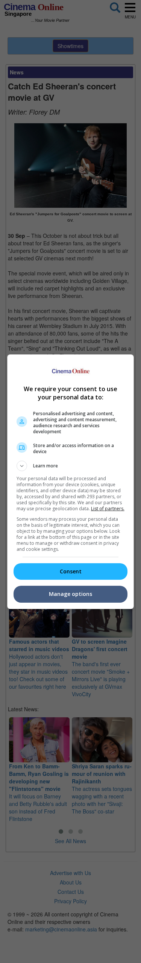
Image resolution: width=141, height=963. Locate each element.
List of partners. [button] (107, 508)
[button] (71, 466)
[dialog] (70, 481)
